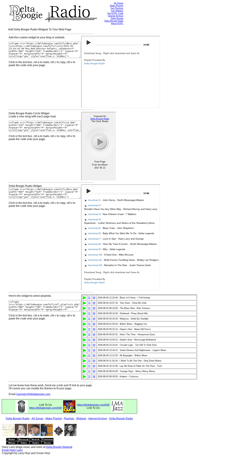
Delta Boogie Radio (113, 21)
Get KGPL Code (115, 13)
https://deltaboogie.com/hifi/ (45, 407)
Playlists (69, 418)
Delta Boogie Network (59, 447)
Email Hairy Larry (12, 450)
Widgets (81, 418)
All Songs (118, 3)
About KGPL (117, 23)
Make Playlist (116, 5)
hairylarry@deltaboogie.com (33, 394)
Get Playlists (117, 8)
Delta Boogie (117, 18)
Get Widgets (117, 10)
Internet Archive (115, 16)
